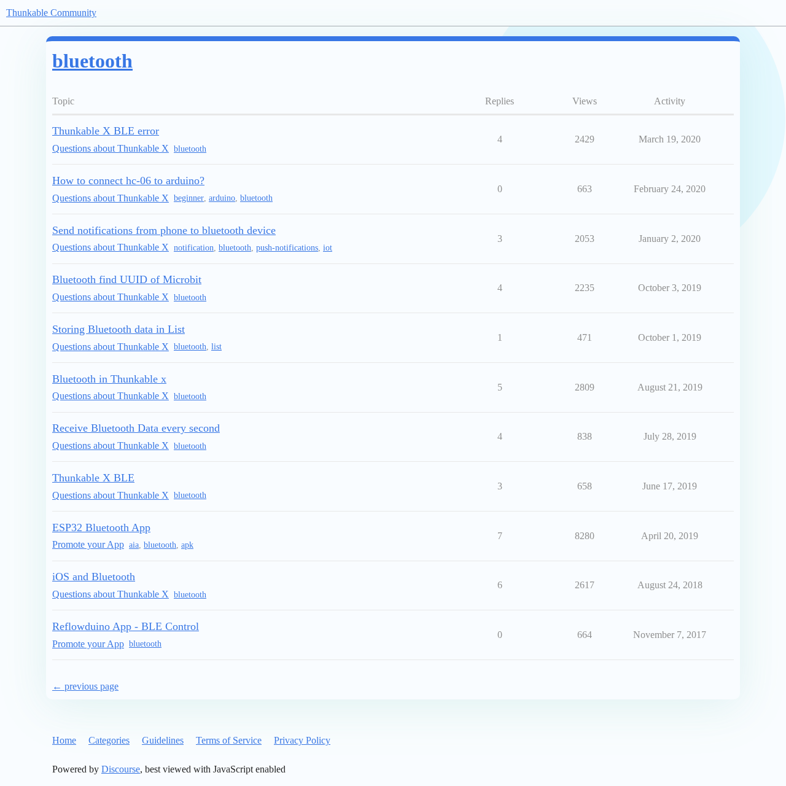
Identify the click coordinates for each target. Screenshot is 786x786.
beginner (189, 198)
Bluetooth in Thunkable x (109, 379)
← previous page (85, 686)
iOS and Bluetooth (93, 576)
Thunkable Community (51, 12)
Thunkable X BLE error (105, 131)
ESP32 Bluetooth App (101, 527)
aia (134, 545)
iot (327, 247)
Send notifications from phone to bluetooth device (164, 230)
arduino (222, 198)
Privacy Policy (302, 740)
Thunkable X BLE (93, 478)
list (216, 346)
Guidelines (163, 740)
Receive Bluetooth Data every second (136, 428)
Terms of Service (229, 740)
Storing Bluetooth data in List (118, 329)
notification (194, 247)
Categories (109, 740)
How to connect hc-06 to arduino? (128, 180)
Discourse (120, 769)
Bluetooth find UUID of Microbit (126, 279)
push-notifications (287, 247)
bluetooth (190, 149)
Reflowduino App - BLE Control (125, 626)
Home (64, 740)
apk (187, 545)
